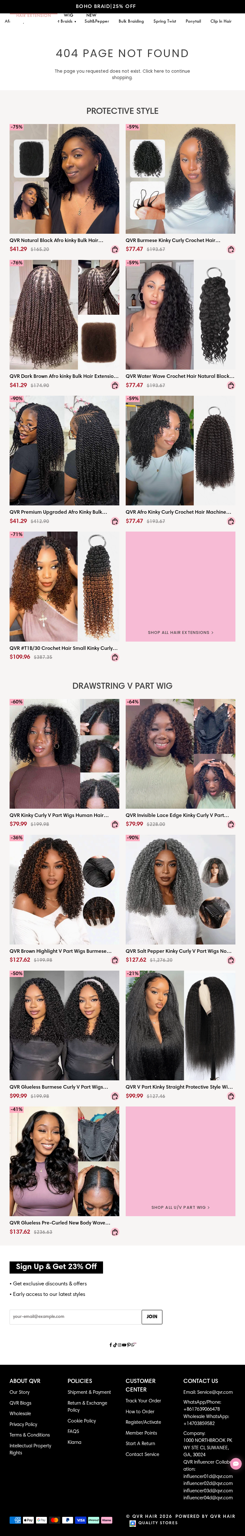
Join (152, 1317)
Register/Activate (143, 1422)
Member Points (141, 1433)
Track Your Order (143, 1401)
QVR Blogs (20, 1403)
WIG (69, 16)
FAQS (73, 1431)
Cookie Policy (82, 1421)
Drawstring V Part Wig (122, 686)
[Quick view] (115, 249)
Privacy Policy (23, 1424)
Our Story (19, 1392)
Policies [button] (80, 1382)
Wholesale (20, 1414)
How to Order (140, 1412)
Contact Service (142, 1454)
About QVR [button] (25, 1382)
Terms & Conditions (30, 1435)
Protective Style (122, 111)
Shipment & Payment (89, 1392)
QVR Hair (145, 1517)
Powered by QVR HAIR (205, 1517)
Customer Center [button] (141, 1386)
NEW (91, 16)
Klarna (74, 1442)
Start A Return (140, 1444)
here (159, 71)
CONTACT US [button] (200, 1382)
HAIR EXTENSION (33, 16)
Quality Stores (158, 1523)
